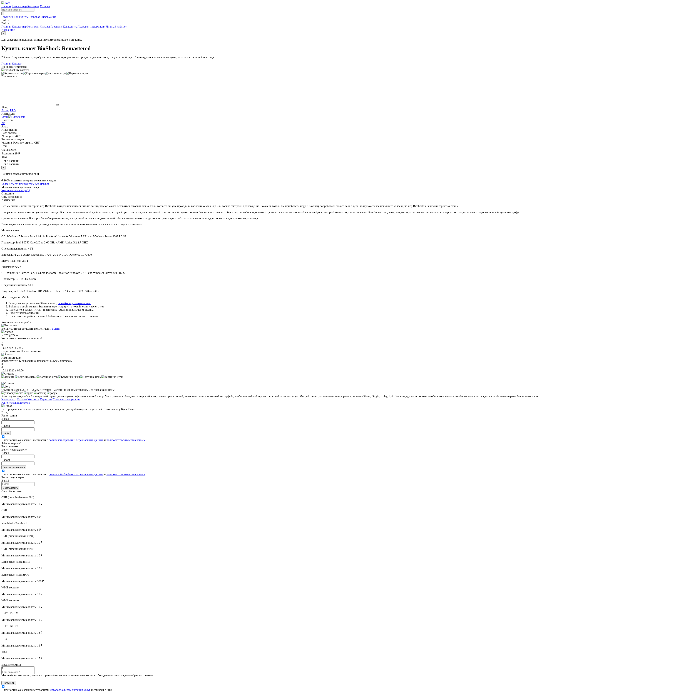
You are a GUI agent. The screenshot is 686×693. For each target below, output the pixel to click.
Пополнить (8, 683)
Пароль (5, 425)
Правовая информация (42, 16)
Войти (56, 328)
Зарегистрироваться (14, 467)
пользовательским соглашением (125, 440)
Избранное (8, 29)
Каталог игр (19, 6)
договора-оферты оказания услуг (70, 689)
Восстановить (10, 488)
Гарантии (7, 16)
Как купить (21, 16)
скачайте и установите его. (74, 303)
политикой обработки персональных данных (76, 440)
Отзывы (45, 6)
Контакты (33, 6)
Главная (6, 6)
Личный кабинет (116, 26)
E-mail (5, 418)
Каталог (17, 63)
